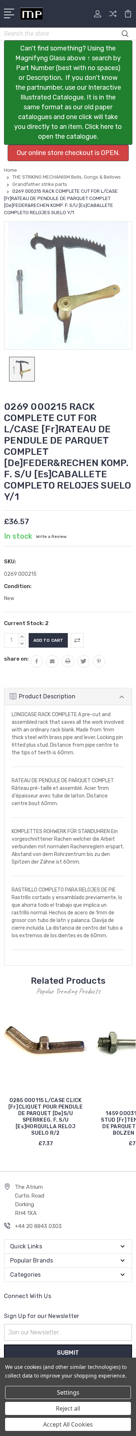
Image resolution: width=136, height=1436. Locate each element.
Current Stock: (26, 623)
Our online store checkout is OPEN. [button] (68, 153)
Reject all (68, 1408)
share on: (16, 659)
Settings (68, 1392)
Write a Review (51, 536)
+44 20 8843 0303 (38, 1226)
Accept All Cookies (68, 1424)
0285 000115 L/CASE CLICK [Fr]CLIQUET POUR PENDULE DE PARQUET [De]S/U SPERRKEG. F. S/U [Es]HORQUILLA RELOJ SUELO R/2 (45, 1116)
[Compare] (113, 16)
